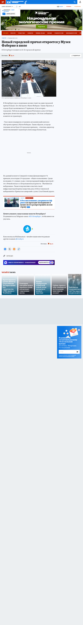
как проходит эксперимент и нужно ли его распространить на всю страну (36, 204)
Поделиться (76, 55)
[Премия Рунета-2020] (25, 2)
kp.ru (12, 55)
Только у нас (21, 33)
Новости (13, 33)
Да (4, 13)
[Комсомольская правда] (15, 2)
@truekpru (20, 239)
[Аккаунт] (80, 2)
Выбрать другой (11, 13)
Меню (3, 2)
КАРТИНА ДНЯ (10, 255)
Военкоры (30, 33)
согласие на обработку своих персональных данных (67, 356)
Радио (61, 6)
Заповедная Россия (71, 33)
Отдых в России (58, 33)
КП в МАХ (49, 33)
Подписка (77, 6)
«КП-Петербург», (35, 216)
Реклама (68, 6)
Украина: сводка (40, 33)
